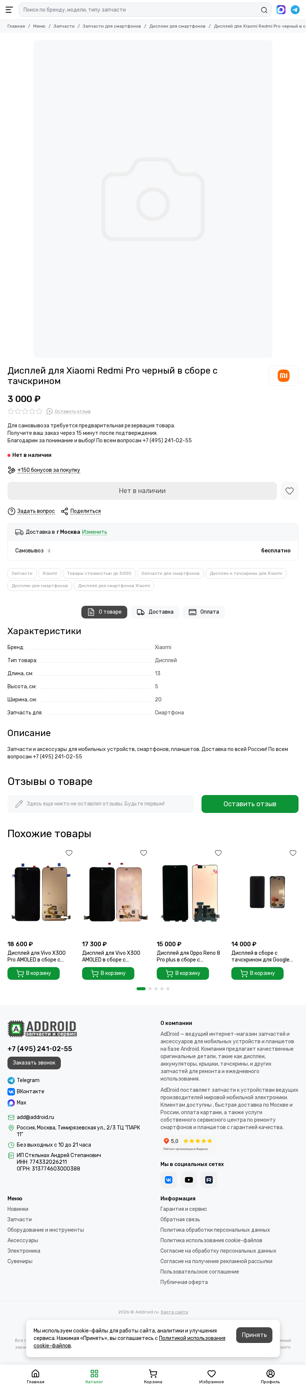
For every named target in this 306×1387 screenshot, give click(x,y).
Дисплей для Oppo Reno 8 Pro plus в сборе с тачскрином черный (188, 956)
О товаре (110, 612)
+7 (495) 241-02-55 (39, 1049)
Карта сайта (174, 1312)
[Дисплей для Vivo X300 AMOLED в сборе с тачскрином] (115, 891)
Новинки (17, 1209)
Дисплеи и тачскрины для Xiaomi (246, 573)
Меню (39, 26)
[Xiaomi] (283, 375)
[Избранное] (290, 491)
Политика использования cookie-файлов (211, 1240)
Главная (16, 26)
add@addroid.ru (35, 1117)
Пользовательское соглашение (199, 1272)
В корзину (38, 973)
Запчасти (64, 26)
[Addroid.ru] (42, 1028)
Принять (254, 1334)
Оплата (209, 612)
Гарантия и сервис (183, 1209)
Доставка (161, 612)
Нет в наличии (142, 491)
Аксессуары (22, 1240)
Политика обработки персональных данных (215, 1230)
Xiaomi (50, 573)
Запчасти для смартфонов (112, 26)
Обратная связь (180, 1219)
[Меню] (9, 9)
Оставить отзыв (250, 804)
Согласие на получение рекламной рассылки (216, 1261)
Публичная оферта (184, 1282)
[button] (141, 988)
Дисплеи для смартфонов (177, 26)
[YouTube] (189, 1180)
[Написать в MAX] (281, 9)
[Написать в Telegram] (295, 9)
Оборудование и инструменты (45, 1230)
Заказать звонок (34, 1063)
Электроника (23, 1251)
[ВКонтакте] (168, 1180)
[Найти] (264, 10)
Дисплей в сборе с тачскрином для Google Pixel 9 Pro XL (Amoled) (260, 956)
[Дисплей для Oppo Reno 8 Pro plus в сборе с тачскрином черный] (190, 891)
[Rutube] (209, 1180)
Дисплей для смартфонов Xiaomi (114, 585)
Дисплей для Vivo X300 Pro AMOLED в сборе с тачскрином (36, 956)
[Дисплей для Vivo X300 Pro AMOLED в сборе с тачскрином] (41, 891)
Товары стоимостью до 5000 (99, 573)
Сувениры (19, 1261)
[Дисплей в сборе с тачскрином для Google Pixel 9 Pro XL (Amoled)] (265, 891)
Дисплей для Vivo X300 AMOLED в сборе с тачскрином (111, 956)
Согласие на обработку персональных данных (218, 1251)
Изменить (94, 532)
